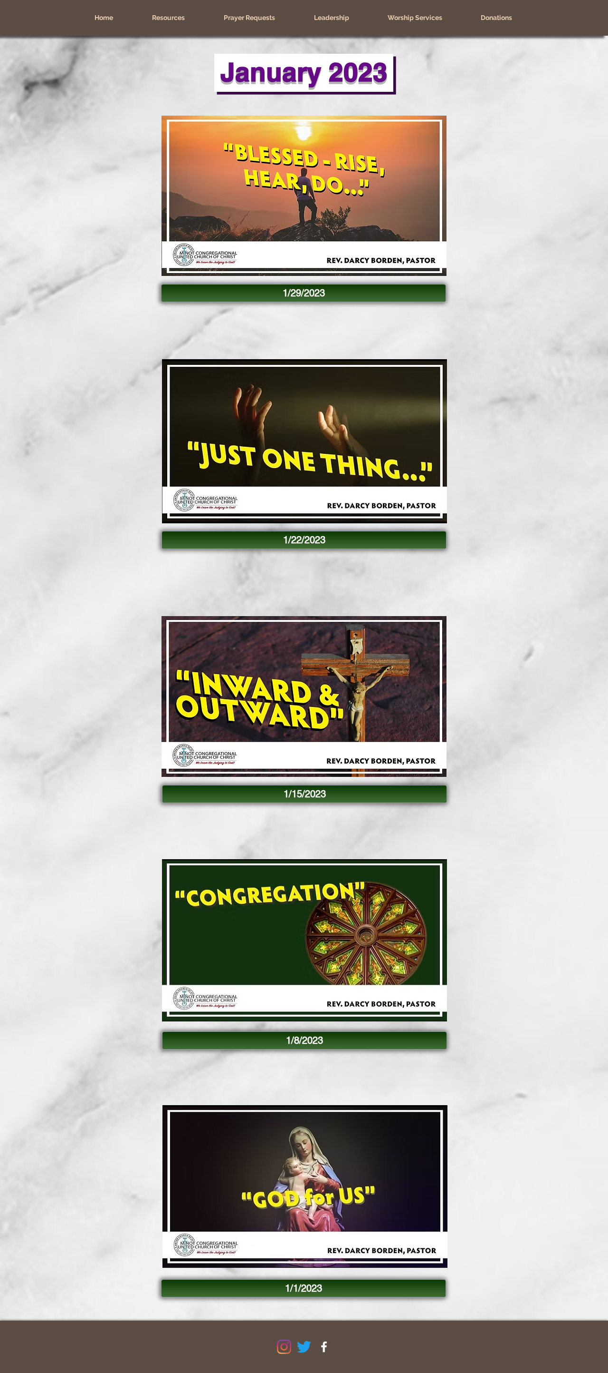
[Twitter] (304, 1347)
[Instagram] (284, 1347)
